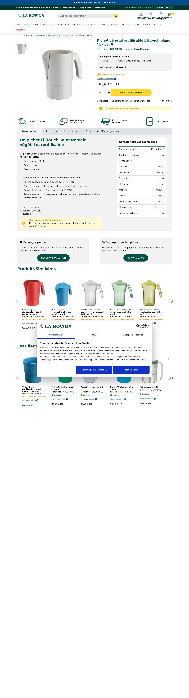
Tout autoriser (131, 370)
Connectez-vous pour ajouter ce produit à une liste (123, 101)
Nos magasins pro (130, 7)
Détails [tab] (94, 335)
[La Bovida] (31, 16)
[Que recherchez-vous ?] (116, 16)
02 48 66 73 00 (135, 258)
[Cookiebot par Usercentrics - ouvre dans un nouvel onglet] (138, 326)
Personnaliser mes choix (93, 370)
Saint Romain (141, 49)
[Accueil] (18, 35)
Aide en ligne (163, 7)
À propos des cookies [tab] (133, 335)
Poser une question (53, 258)
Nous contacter (145, 7)
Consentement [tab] (55, 335)
